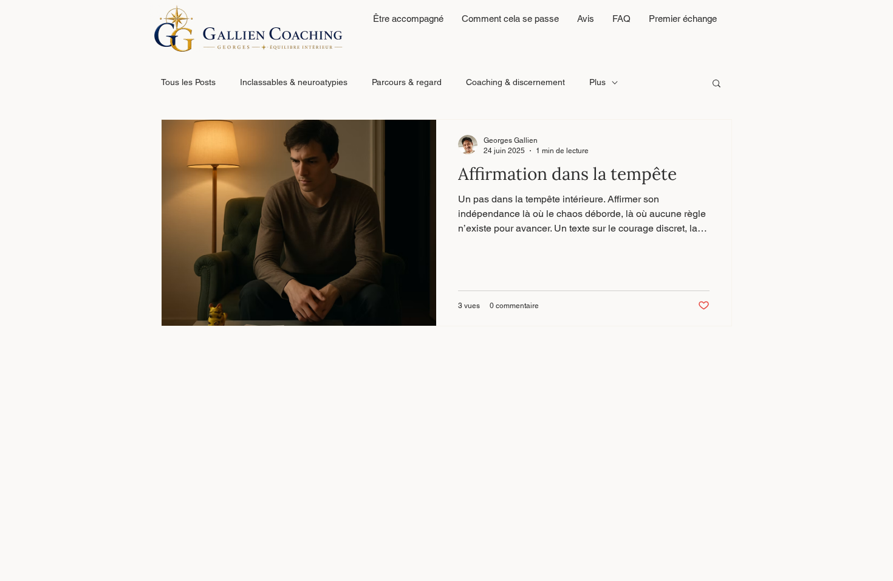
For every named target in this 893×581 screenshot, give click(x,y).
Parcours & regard (407, 82)
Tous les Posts (188, 82)
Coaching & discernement (515, 82)
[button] (716, 84)
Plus (597, 82)
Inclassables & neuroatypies (293, 82)
